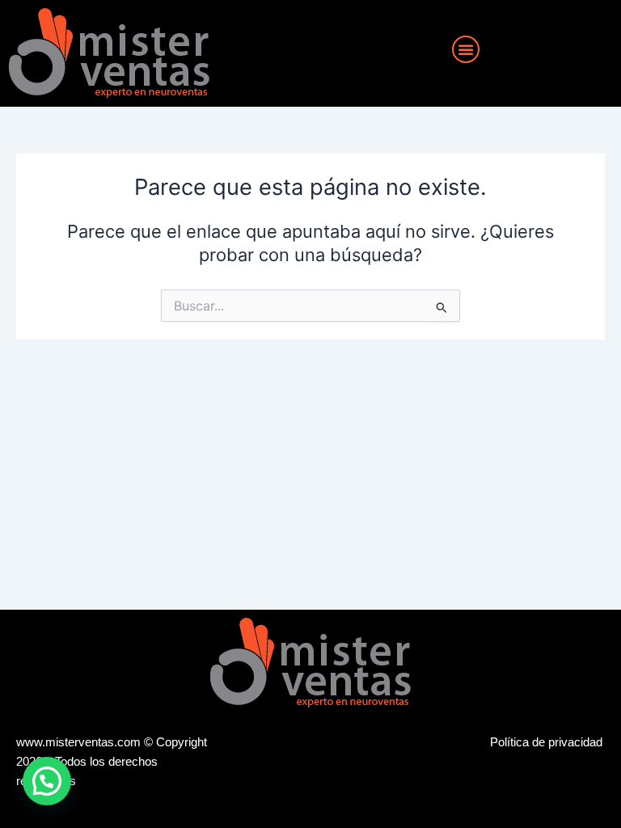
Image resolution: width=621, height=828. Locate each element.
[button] (465, 49)
